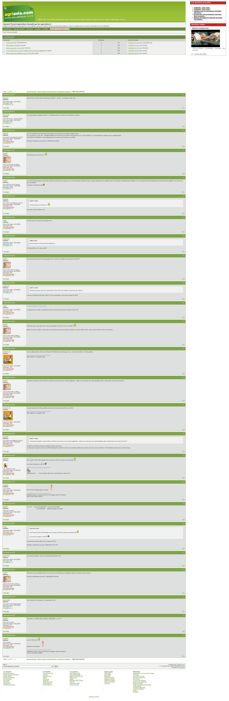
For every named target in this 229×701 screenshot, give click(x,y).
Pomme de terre (47, 684)
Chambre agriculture (9, 684)
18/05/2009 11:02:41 (9, 455)
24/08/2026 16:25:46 (134, 50)
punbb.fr (182, 667)
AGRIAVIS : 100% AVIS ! (202, 8)
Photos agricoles (138, 683)
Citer (183, 108)
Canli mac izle (10, 42)
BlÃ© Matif (107, 673)
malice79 (6, 239)
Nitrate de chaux (47, 681)
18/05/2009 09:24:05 (9, 433)
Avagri (135, 690)
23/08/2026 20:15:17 (134, 53)
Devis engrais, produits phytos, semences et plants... (54, 91)
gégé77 (5, 507)
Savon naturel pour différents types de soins (19, 53)
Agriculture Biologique (139, 687)
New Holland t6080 (75, 674)
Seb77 (5, 153)
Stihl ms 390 (73, 677)
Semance (107, 683)
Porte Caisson (47, 683)
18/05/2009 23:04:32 (9, 569)
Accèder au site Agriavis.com (59, 29)
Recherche (29, 29)
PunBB (178, 664)
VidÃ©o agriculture (109, 680)
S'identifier (45, 29)
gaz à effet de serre (138, 676)
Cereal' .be (6, 352)
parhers (6, 98)
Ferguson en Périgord (139, 680)
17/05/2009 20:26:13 (9, 130)
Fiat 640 (72, 681)
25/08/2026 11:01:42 (134, 45)
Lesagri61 (136, 692)
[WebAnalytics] (114, 700)
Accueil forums (7, 29)
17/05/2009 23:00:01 (9, 283)
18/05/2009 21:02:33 (9, 552)
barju (5, 527)
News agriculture (109, 677)
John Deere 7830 (75, 673)
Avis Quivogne (7, 679)
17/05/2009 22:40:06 (9, 177)
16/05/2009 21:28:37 (9, 94)
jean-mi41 (6, 600)
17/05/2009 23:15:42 (9, 377)
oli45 (4, 220)
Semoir (45, 677)
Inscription (38, 29)
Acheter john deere (8, 673)
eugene (5, 485)
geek (183, 664)
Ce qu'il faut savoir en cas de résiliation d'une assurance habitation (25, 50)
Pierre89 (6, 115)
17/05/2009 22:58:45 (9, 255)
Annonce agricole (109, 679)
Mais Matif (107, 676)
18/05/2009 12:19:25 (9, 503)
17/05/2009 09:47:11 (9, 112)
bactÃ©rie (136, 674)
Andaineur (46, 680)
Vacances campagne (139, 677)
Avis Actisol (6, 680)
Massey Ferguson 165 (76, 676)
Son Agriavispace (8, 141)
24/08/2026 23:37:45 (134, 48)
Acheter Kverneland (9, 677)
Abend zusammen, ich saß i (14, 48)
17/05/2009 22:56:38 (9, 217)
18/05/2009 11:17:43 (9, 482)
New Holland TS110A (12, 45)
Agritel (71, 679)
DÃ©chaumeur (47, 676)
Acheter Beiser (7, 676)
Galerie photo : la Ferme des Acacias (143, 673)
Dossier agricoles (109, 681)
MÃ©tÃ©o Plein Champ (76, 680)
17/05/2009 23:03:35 (9, 321)
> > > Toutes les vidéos (199, 54)
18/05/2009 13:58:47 (9, 523)
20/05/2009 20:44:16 (9, 635)
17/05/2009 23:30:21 (9, 404)
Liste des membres (19, 29)
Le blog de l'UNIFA (138, 689)
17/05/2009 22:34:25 (9, 150)
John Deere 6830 (75, 683)
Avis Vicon (6, 681)
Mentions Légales (94, 696)
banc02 (5, 133)
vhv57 (5, 181)
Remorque (46, 679)
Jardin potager (137, 686)
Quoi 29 (5, 458)
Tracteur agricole (48, 673)
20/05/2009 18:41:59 (9, 615)
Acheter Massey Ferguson (11, 674)
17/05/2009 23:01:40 (9, 302)
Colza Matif (107, 674)
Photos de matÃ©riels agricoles (142, 684)
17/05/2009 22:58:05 (9, 235)
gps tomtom (136, 679)
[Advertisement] (94, 73)
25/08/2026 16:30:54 (134, 42)
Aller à (5, 664)
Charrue (45, 674)
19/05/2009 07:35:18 (9, 597)
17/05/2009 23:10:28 (9, 348)
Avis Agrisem (7, 683)
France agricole (74, 684)
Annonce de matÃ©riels (140, 681)
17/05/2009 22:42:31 (9, 196)
